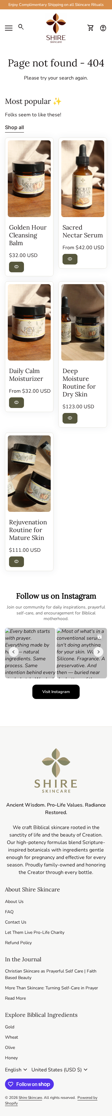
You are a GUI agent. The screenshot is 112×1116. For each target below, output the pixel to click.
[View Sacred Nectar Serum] (82, 178)
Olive (10, 1047)
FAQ (9, 912)
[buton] (17, 1070)
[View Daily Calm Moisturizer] (29, 322)
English (17, 1070)
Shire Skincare (30, 1097)
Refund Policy (18, 943)
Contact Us (15, 922)
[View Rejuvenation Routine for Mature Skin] (29, 473)
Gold (9, 1027)
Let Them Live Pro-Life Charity (34, 932)
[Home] (56, 27)
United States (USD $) (60, 1070)
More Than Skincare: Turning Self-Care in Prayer (51, 988)
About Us (14, 902)
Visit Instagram (61, 693)
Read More (15, 998)
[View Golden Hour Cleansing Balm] (29, 178)
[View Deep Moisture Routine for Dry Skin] (82, 322)
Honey (11, 1058)
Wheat (11, 1037)
